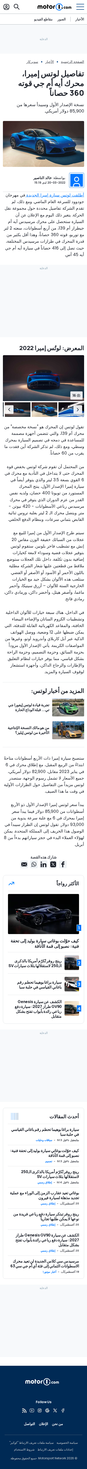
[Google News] (47, 1410)
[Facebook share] (63, 864)
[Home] (54, 6)
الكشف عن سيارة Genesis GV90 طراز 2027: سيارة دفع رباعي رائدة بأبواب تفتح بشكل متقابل (47, 1239)
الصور (62, 19)
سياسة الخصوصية (67, 1443)
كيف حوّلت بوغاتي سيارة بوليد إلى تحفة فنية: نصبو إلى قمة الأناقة (44, 1153)
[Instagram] (39, 1410)
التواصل (29, 1423)
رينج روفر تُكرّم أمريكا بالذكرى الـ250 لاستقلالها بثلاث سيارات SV (50, 1174)
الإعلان (43, 1423)
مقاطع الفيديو (43, 19)
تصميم (48, 1161)
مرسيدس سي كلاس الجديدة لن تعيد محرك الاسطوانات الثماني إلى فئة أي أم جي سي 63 (44, 1263)
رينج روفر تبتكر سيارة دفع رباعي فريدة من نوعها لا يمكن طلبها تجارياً (46, 1216)
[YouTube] (31, 1410)
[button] (77, 409)
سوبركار (32, 62)
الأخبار (79, 19)
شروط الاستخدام (24, 1450)
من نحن (57, 1423)
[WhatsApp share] (34, 864)
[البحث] (17, 7)
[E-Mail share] (24, 864)
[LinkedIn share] (43, 864)
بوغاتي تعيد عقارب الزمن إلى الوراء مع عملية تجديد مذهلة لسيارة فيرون (44, 1195)
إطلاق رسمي (44, 1182)
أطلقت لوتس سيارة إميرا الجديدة (54, 195)
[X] (55, 1410)
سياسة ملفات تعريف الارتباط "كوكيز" (31, 1443)
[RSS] (24, 1410)
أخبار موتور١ (49, 1272)
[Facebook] (62, 1410)
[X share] (53, 864)
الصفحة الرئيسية (72, 62)
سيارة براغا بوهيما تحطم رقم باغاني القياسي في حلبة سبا (45, 1132)
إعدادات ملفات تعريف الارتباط (55, 1450)
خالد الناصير (42, 177)
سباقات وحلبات (44, 1140)
